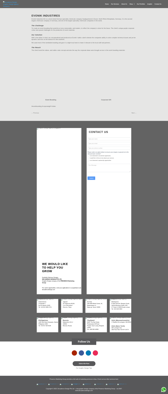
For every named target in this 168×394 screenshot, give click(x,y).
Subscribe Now (84, 363)
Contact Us (158, 4)
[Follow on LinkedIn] (88, 353)
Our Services (115, 4)
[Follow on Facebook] (81, 353)
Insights (149, 4)
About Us (124, 4)
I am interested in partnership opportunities (100, 160)
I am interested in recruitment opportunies (100, 155)
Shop (131, 4)
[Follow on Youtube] (74, 353)
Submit (91, 178)
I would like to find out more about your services (101, 158)
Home (107, 4)
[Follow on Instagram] (95, 353)
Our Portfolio (141, 4)
